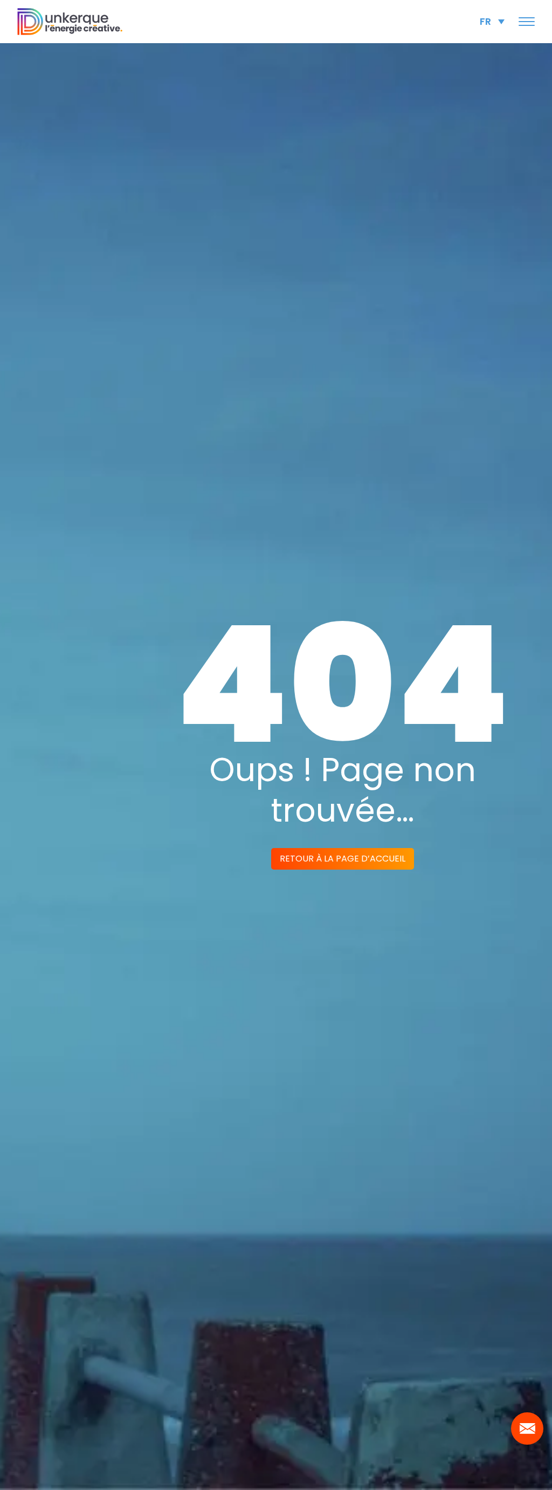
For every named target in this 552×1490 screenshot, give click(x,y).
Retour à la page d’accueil (342, 858)
